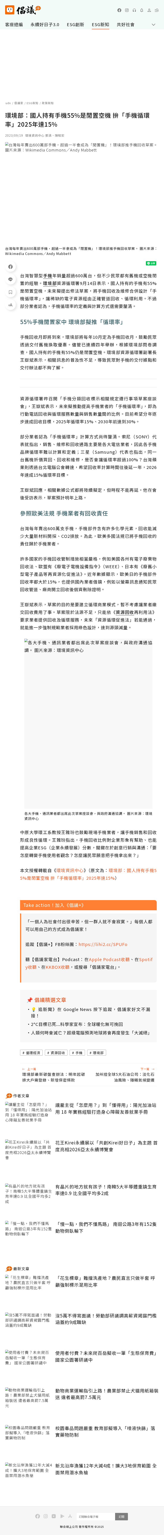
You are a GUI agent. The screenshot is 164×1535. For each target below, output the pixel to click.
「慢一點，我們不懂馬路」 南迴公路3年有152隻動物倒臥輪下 (106, 1227)
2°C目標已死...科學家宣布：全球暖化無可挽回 (77, 1024)
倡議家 (18, 103)
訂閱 (121, 1517)
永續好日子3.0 (45, 24)
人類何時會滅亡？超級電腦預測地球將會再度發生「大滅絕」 (90, 1032)
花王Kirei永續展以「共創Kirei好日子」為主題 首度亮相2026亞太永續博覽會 (106, 1146)
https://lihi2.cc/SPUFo (103, 944)
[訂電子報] (142, 10)
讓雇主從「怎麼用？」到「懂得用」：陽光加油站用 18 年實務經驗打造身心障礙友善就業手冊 (106, 1108)
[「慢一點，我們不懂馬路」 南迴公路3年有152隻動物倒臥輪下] (28, 1236)
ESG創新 (75, 24)
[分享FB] (10, 266)
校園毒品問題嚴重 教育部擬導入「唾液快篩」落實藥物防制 (105, 1431)
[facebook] (119, 10)
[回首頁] (23, 9)
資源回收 (58, 1052)
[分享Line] (10, 279)
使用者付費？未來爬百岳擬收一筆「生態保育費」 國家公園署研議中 (107, 1356)
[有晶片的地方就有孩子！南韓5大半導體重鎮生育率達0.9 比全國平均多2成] (28, 1199)
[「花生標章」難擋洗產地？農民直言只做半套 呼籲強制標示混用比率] (28, 1290)
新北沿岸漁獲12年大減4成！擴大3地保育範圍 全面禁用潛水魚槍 (106, 1469)
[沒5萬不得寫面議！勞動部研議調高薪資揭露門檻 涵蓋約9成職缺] (28, 1328)
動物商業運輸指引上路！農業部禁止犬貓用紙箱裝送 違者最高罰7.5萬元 (107, 1393)
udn (8, 103)
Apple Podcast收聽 (109, 959)
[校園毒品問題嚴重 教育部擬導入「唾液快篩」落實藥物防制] (28, 1440)
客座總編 (14, 24)
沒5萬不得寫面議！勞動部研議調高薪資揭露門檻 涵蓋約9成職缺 (106, 1318)
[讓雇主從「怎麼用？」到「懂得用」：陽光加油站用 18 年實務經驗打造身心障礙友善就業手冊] (28, 1117)
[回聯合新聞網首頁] (9, 9)
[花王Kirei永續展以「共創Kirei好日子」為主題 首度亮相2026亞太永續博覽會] (28, 1155)
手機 (79, 1052)
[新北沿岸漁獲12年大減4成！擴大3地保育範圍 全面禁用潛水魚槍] (28, 1478)
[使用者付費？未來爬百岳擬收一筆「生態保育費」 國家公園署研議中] (28, 1365)
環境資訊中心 (70, 870)
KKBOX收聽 (58, 967)
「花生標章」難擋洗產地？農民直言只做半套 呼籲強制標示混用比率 (105, 1281)
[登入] (149, 10)
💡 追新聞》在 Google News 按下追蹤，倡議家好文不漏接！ (90, 1012)
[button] (157, 10)
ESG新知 (100, 24)
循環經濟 (33, 1052)
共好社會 (126, 24)
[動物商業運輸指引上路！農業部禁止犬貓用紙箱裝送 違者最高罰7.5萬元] (28, 1403)
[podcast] (134, 10)
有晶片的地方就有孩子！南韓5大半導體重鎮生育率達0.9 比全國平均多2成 (106, 1190)
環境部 (98, 1052)
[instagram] (127, 10)
